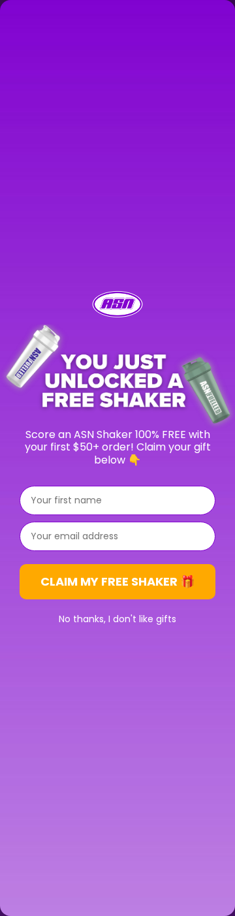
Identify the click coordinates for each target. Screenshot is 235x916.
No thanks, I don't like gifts (117, 618)
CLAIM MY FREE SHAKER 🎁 (117, 581)
